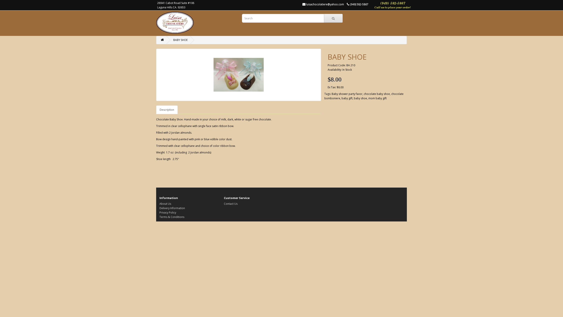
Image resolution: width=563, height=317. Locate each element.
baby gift (347, 98)
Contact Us (231, 204)
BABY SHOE (180, 40)
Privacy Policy (167, 212)
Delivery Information (172, 208)
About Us (165, 204)
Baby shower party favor (347, 94)
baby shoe (360, 98)
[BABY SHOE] (238, 75)
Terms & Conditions (171, 217)
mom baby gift (377, 98)
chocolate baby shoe (377, 94)
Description (167, 110)
